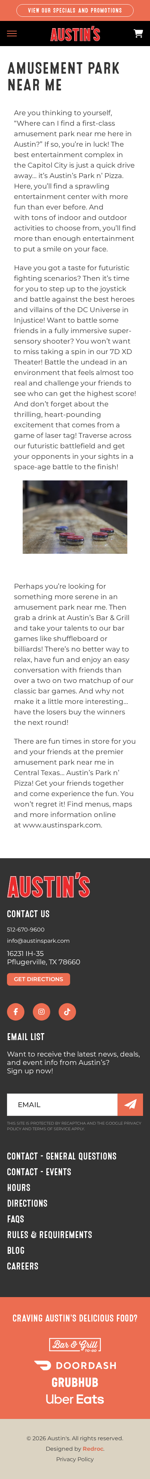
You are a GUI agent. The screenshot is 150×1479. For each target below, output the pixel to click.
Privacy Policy (75, 1459)
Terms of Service (51, 1128)
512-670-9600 (26, 929)
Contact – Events (39, 1172)
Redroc (93, 1448)
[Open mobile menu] (12, 33)
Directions (27, 1203)
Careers (22, 1266)
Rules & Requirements (49, 1235)
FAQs (15, 1219)
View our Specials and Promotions (75, 10)
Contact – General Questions (62, 1156)
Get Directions (38, 979)
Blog (15, 1250)
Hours (18, 1188)
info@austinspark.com (38, 940)
